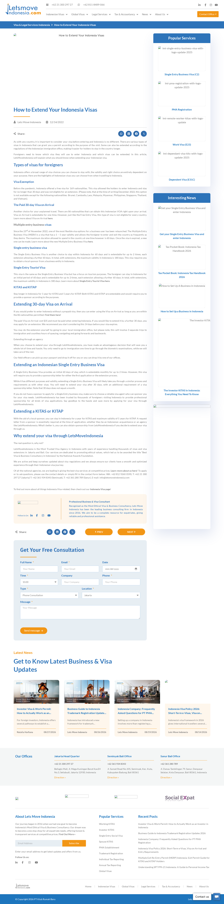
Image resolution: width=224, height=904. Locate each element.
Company (66, 575)
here (49, 218)
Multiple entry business (29, 224)
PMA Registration (182, 109)
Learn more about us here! (124, 470)
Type (23, 588)
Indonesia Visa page (100, 489)
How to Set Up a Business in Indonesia (182, 311)
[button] (57, 14)
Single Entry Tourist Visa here (95, 281)
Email (64, 562)
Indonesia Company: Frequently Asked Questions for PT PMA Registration (136, 713)
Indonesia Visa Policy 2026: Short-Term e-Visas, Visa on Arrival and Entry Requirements (186, 713)
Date (105, 562)
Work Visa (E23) (182, 144)
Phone (106, 575)
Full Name (26, 562)
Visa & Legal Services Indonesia (32, 24)
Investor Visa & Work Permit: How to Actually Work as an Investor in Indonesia (34, 713)
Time (23, 575)
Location (87, 588)
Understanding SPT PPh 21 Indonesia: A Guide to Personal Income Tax (173, 867)
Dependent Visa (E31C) (182, 179)
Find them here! (53, 314)
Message (25, 601)
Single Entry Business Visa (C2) (182, 74)
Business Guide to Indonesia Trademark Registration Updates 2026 (86, 713)
